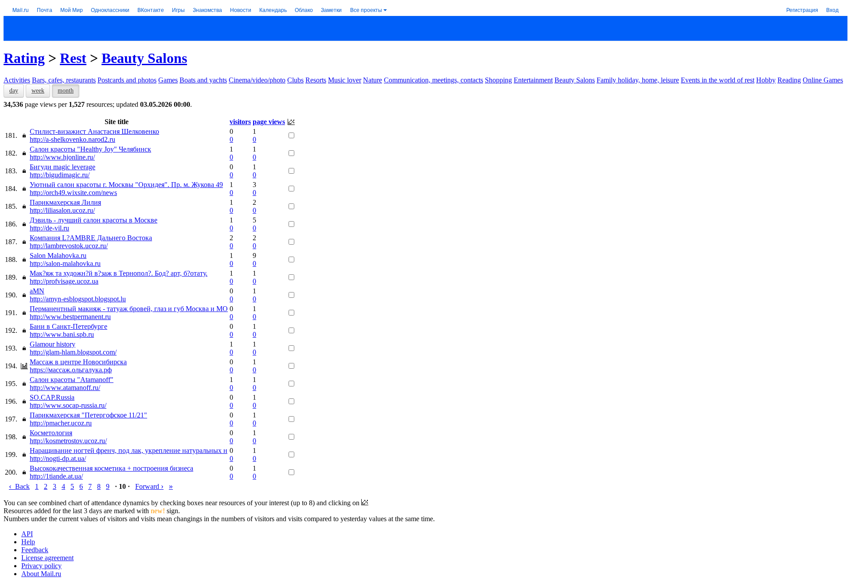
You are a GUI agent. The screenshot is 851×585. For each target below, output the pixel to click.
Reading (789, 80)
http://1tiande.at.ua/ (56, 476)
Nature (372, 80)
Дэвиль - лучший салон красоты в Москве (93, 220)
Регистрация (802, 9)
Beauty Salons (144, 58)
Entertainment (533, 80)
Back (19, 486)
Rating (24, 58)
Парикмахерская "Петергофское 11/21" (88, 415)
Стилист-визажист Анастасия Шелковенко (94, 131)
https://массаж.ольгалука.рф (71, 370)
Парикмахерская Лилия (65, 202)
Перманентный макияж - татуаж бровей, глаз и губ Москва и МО (129, 308)
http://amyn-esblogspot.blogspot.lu (78, 299)
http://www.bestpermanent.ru (70, 316)
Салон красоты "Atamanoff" (71, 379)
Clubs (295, 80)
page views (269, 121)
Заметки (331, 9)
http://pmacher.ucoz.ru (61, 423)
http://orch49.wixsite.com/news (73, 192)
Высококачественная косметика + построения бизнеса (111, 468)
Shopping (498, 80)
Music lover (344, 80)
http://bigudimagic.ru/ (60, 175)
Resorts (315, 80)
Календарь (273, 9)
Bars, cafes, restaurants (64, 80)
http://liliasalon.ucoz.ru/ (62, 210)
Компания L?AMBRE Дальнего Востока (91, 238)
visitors (240, 121)
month (66, 90)
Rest (73, 58)
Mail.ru (20, 9)
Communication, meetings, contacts (433, 80)
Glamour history (52, 344)
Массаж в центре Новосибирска (78, 362)
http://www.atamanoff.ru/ (65, 387)
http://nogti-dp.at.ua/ (58, 458)
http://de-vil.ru (49, 228)
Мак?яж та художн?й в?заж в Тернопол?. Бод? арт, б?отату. (118, 273)
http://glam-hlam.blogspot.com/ (73, 352)
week (37, 90)
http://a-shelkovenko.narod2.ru (72, 139)
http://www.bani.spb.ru (62, 334)
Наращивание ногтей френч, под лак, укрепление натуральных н (128, 450)
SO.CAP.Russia (52, 397)
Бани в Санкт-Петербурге (68, 326)
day (13, 90)
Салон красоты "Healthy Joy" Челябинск (90, 149)
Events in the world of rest (717, 80)
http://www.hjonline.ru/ (62, 157)
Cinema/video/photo (257, 80)
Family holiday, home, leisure (638, 80)
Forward (149, 486)
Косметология (51, 433)
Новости (240, 9)
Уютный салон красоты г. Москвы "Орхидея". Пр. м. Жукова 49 (126, 184)
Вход (832, 9)
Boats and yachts (203, 80)
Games (168, 80)
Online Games (823, 80)
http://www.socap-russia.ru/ (68, 405)
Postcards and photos (127, 80)
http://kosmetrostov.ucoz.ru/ (68, 441)
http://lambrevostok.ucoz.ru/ (69, 246)
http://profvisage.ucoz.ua (64, 281)
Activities (17, 80)
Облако (304, 9)
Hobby (766, 80)
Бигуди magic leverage (62, 167)
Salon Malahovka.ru (58, 255)
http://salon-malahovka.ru (65, 263)
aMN (37, 291)
